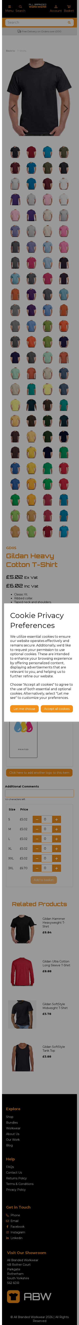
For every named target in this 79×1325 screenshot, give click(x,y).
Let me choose (24, 709)
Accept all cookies (56, 709)
